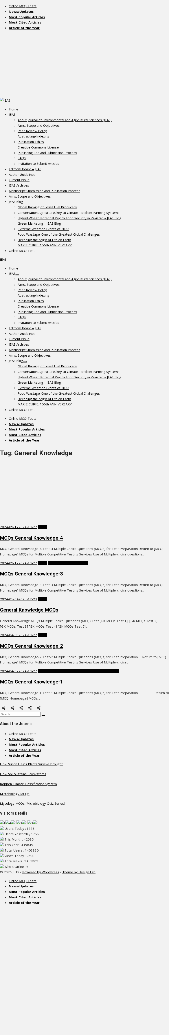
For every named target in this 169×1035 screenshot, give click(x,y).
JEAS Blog (16, 201)
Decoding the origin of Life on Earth (44, 240)
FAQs (22, 158)
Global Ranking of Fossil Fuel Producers (47, 207)
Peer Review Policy (32, 131)
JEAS (12, 114)
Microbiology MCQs (14, 793)
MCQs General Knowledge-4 (31, 538)
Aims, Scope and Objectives (39, 125)
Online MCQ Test (22, 250)
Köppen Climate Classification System (28, 784)
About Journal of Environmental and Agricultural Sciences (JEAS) (65, 120)
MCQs (42, 527)
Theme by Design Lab (79, 872)
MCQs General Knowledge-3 (31, 574)
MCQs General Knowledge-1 (31, 682)
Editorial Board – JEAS (25, 169)
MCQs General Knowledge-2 (31, 646)
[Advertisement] (84, 64)
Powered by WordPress (40, 872)
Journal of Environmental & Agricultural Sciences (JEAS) (78, 671)
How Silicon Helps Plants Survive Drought (31, 764)
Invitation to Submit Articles (38, 163)
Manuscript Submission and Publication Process (44, 191)
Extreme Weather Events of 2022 (43, 229)
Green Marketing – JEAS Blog (39, 223)
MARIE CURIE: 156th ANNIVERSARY (45, 245)
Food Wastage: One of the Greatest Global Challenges (59, 234)
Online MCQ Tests (23, 6)
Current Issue (19, 180)
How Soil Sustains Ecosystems (23, 774)
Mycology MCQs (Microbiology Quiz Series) (32, 803)
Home (13, 109)
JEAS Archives (19, 185)
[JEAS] (5, 100)
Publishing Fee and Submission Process (47, 152)
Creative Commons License (38, 147)
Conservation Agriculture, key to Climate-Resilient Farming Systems (68, 212)
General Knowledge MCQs (29, 610)
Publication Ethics (31, 141)
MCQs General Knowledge (68, 563)
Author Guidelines (22, 174)
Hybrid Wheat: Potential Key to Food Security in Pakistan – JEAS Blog (69, 218)
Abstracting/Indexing (33, 136)
